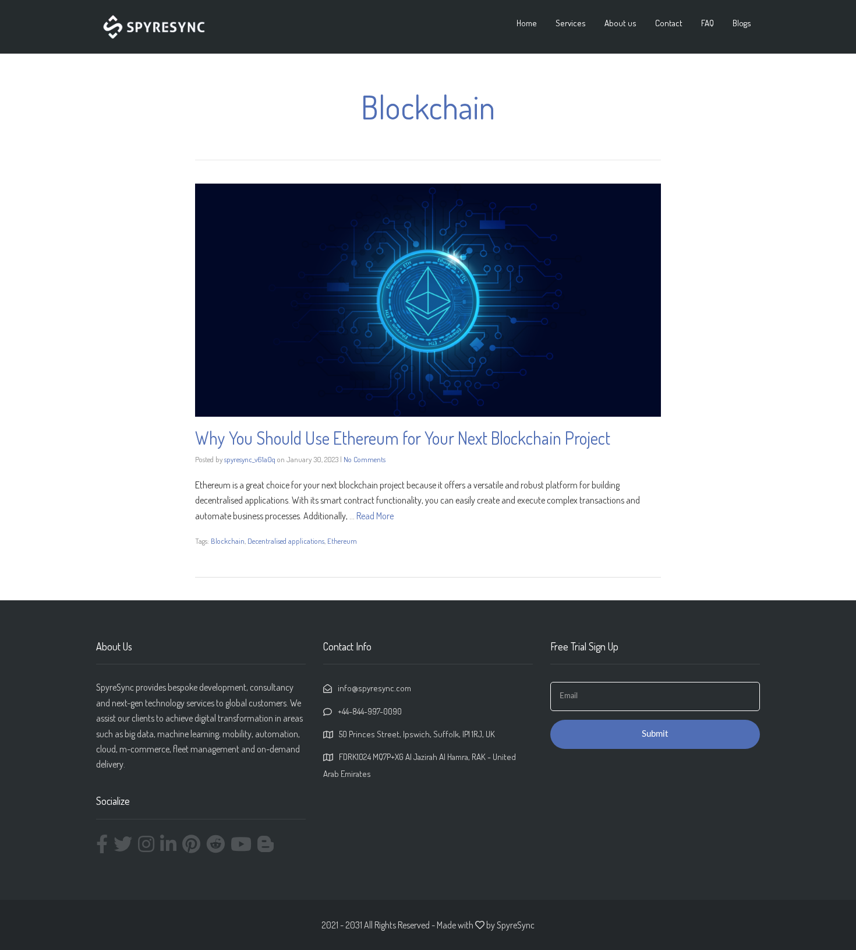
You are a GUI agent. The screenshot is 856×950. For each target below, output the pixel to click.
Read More (375, 516)
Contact (668, 23)
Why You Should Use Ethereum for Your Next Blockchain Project (402, 438)
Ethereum (342, 541)
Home (527, 23)
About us (620, 23)
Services (571, 23)
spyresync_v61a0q (249, 459)
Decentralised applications (285, 541)
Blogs (742, 23)
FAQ (707, 23)
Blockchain (228, 541)
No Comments (364, 459)
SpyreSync (516, 925)
